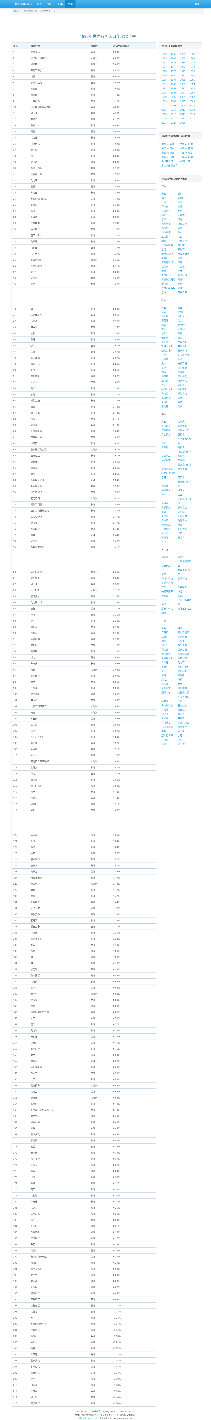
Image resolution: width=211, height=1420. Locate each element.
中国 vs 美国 (167, 144)
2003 (164, 101)
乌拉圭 (181, 447)
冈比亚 (164, 714)
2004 (173, 101)
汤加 (163, 604)
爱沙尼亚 (166, 402)
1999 (164, 97)
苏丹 (163, 744)
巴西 (180, 524)
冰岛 (163, 324)
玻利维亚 (182, 426)
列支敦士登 (183, 355)
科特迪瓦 (166, 722)
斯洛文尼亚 (167, 346)
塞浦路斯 (166, 397)
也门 (163, 249)
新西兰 (181, 557)
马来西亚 (166, 210)
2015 (164, 114)
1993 (182, 88)
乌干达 (181, 744)
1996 (173, 92)
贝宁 (163, 671)
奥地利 (181, 324)
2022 (192, 118)
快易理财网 (22, 4)
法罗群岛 (182, 380)
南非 (163, 628)
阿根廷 (164, 537)
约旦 (180, 236)
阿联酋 (181, 288)
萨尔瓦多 (182, 529)
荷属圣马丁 (183, 430)
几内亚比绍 (167, 727)
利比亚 (164, 649)
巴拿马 (181, 533)
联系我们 (96, 1411)
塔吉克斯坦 (167, 262)
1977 (182, 71)
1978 (192, 71)
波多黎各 (166, 430)
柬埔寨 (181, 215)
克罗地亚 (182, 346)
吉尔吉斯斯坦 (168, 288)
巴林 (163, 292)
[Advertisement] (108, 22)
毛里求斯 (182, 645)
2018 (192, 114)
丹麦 (163, 385)
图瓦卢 (181, 595)
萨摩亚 (164, 595)
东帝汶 (181, 266)
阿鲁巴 (164, 533)
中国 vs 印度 (186, 152)
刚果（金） (183, 666)
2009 (182, 105)
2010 (192, 105)
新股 (39, 4)
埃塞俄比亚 (183, 692)
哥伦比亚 (166, 516)
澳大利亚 (166, 557)
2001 (182, 97)
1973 (182, 67)
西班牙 (181, 316)
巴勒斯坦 (182, 241)
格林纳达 (166, 490)
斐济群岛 (182, 578)
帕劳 (180, 591)
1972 (173, 67)
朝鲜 (163, 241)
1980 (173, 75)
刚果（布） (167, 692)
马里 (180, 739)
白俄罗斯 (182, 363)
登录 (197, 4)
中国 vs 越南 (167, 157)
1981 (182, 75)
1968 (173, 62)
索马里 (181, 731)
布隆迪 (164, 684)
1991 (164, 88)
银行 (50, 4)
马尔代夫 (166, 232)
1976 (173, 71)
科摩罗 (164, 701)
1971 (164, 67)
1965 (182, 58)
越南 (180, 210)
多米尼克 (166, 460)
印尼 (163, 215)
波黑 (180, 397)
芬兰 (163, 355)
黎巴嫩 (181, 245)
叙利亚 (181, 249)
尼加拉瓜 (166, 434)
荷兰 (180, 359)
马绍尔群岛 (167, 578)
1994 (192, 88)
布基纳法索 (183, 654)
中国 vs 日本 (186, 144)
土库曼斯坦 (183, 253)
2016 (173, 114)
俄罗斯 (164, 337)
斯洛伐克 (182, 393)
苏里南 (181, 511)
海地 (163, 494)
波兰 (163, 333)
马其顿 (164, 376)
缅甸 (180, 219)
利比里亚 (166, 645)
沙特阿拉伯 (167, 245)
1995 (164, 92)
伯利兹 (164, 486)
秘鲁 (163, 511)
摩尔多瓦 (182, 376)
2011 (163, 110)
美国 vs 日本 (167, 148)
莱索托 (181, 684)
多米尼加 (182, 507)
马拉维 (164, 739)
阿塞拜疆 (182, 275)
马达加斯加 (167, 705)
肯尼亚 (164, 718)
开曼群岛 (166, 529)
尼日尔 (164, 636)
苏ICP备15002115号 (88, 1418)
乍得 (180, 679)
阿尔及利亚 (183, 632)
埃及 (180, 628)
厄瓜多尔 (182, 516)
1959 (164, 54)
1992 (173, 88)
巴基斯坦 (166, 223)
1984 (173, 79)
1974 (192, 67)
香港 (180, 193)
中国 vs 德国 (186, 148)
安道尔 (164, 367)
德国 (180, 307)
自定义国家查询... (170, 165)
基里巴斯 (166, 565)
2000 (173, 97)
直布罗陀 (182, 350)
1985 (182, 79)
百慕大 (181, 477)
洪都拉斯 (166, 507)
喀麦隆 (181, 675)
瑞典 (180, 406)
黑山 (163, 363)
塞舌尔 (164, 666)
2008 (173, 105)
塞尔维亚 (182, 389)
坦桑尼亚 (182, 649)
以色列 (164, 266)
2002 (192, 97)
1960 (173, 54)
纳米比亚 (182, 636)
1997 (182, 92)
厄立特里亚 (167, 735)
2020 (173, 118)
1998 (192, 92)
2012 (173, 110)
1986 (192, 79)
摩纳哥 (164, 406)
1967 (164, 62)
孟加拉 (164, 236)
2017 (182, 114)
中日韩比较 (167, 161)
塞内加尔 (182, 705)
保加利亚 (166, 342)
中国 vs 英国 (167, 152)
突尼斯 (181, 718)
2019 (164, 118)
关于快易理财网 (83, 1411)
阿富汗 (181, 258)
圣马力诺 (166, 350)
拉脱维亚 (182, 367)
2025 (182, 122)
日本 (163, 202)
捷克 (163, 329)
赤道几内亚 (183, 722)
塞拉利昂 (182, 658)
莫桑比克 (166, 688)
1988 (173, 84)
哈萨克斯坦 (167, 253)
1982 (192, 75)
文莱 (180, 271)
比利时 (181, 312)
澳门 (163, 198)
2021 (182, 118)
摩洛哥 (164, 679)
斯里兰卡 (182, 223)
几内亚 (181, 662)
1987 (164, 84)
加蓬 (180, 735)
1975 (164, 71)
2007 (164, 105)
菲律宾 (164, 206)
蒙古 (180, 232)
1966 (192, 58)
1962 (192, 54)
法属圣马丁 (167, 456)
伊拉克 (164, 283)
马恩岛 (181, 385)
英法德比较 (184, 161)
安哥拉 (164, 632)
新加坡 (181, 198)
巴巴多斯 (166, 524)
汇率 (60, 4)
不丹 (180, 262)
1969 (182, 62)
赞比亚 (181, 709)
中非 (163, 731)
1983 (164, 79)
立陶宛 (164, 380)
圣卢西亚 (166, 503)
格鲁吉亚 (166, 258)
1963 (164, 58)
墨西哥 (181, 494)
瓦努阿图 (182, 587)
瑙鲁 (163, 613)
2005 (182, 101)
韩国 (180, 206)
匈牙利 (181, 329)
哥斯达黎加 (167, 468)
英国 (163, 307)
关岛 (163, 574)
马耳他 (164, 359)
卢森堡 (181, 372)
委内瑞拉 (166, 426)
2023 (164, 122)
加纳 (163, 641)
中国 (163, 193)
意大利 (164, 316)
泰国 (180, 202)
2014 (192, 110)
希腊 (180, 333)
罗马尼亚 (182, 342)
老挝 (163, 219)
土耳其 (181, 337)
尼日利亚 (182, 671)
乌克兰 (164, 393)
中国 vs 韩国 (186, 157)
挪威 (163, 372)
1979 (164, 75)
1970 (192, 62)
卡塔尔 (164, 275)
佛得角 (181, 641)
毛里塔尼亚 (167, 658)
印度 (180, 228)
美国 (163, 421)
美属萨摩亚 (167, 591)
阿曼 (163, 271)
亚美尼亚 (182, 292)
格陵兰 (181, 490)
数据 (70, 4)
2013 (182, 110)
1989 (182, 84)
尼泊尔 (164, 228)
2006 (192, 101)
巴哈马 (181, 537)
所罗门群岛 (167, 608)
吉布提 (164, 662)
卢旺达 (164, 709)
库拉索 (164, 520)
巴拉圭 (181, 434)
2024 (173, 122)
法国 (163, 312)
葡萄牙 (164, 320)
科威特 (181, 279)
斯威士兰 (182, 727)
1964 (173, 58)
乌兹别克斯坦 (168, 279)
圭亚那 (181, 460)
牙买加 (164, 447)
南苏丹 (181, 714)
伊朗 (180, 283)
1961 (182, 54)
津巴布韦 (182, 688)
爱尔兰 (181, 402)
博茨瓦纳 (166, 654)
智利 (163, 443)
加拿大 (181, 421)
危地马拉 (182, 520)
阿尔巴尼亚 (167, 389)
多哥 (163, 675)
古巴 (163, 542)
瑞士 (180, 320)
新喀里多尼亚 (185, 608)
